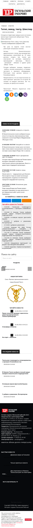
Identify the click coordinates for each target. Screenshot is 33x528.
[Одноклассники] (22, 6)
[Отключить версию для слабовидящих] (14, 6)
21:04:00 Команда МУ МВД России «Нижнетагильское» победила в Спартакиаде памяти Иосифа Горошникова (16, 228)
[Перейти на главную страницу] (16, 12)
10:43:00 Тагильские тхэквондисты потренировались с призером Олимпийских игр (16, 208)
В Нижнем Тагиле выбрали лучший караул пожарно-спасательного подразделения (16, 372)
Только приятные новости (19, 463)
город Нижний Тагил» (16, 282)
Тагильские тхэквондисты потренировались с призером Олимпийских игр (16, 361)
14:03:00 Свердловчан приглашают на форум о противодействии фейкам (16, 243)
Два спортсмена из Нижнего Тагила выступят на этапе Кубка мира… (16, 472)
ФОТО (4, 266)
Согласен (28, 519)
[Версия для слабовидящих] (11, 6)
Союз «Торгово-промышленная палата (16, 279)
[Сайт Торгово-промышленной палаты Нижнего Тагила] (16, 294)
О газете (27, 1)
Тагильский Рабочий (22, 507)
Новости (13, 1)
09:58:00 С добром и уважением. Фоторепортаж (16, 222)
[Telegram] (19, 6)
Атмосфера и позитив (9, 327)
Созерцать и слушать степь (15, 130)
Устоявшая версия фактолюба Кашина (14, 384)
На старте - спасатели (9, 337)
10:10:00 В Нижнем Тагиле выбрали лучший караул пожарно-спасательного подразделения (16, 213)
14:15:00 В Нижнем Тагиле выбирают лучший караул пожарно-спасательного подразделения (16, 239)
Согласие (19, 522)
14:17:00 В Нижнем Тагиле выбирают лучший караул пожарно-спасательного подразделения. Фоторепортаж (16, 234)
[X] (21, 95)
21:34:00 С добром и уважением (14, 225)
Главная (5, 1)
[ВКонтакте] (16, 6)
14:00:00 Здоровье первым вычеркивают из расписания (16, 247)
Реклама (20, 1)
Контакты (12, 4)
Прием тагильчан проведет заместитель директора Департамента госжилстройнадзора (15, 315)
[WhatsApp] (7, 99)
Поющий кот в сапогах (22, 144)
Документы (21, 4)
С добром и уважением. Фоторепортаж (14, 394)
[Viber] (25, 95)
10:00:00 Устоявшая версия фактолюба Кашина (16, 218)
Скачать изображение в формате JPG (13, 43)
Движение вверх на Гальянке (20, 455)
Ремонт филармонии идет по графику (15, 156)
